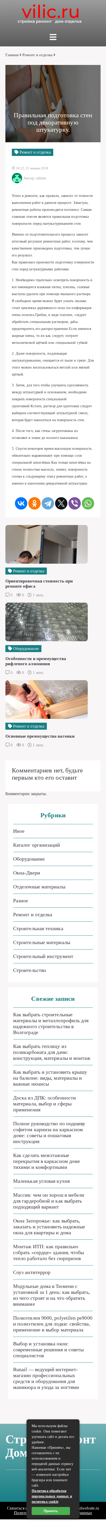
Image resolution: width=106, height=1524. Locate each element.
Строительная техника (38, 928)
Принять (51, 1511)
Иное (18, 831)
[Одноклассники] (34, 503)
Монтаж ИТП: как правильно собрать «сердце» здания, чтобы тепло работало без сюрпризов (48, 1252)
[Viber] (74, 503)
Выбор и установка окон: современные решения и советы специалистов (48, 1349)
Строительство (29, 970)
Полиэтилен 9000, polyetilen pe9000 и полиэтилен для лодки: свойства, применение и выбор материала (52, 1324)
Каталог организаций (36, 845)
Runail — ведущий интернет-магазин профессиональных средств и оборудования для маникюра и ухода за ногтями (46, 1378)
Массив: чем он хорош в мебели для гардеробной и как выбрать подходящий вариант (48, 1201)
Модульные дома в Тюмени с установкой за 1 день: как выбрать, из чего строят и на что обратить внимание (51, 1295)
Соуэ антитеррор (31, 1272)
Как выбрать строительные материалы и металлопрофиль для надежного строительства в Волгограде (51, 1023)
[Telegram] (48, 503)
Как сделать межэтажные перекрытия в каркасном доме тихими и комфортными (46, 1161)
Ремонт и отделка (37, 55)
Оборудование (29, 859)
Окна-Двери (26, 873)
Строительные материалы (41, 942)
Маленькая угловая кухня (41, 1181)
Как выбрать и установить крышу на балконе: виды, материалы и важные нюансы (50, 1078)
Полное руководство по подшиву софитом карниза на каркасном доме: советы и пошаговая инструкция (49, 1132)
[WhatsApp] (88, 503)
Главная (12, 55)
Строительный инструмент (43, 956)
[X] (61, 503)
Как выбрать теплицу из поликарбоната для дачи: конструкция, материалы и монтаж (51, 1052)
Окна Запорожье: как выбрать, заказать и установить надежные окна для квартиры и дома (49, 1226)
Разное (20, 900)
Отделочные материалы (39, 886)
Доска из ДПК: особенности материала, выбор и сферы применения (44, 1103)
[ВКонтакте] (21, 503)
